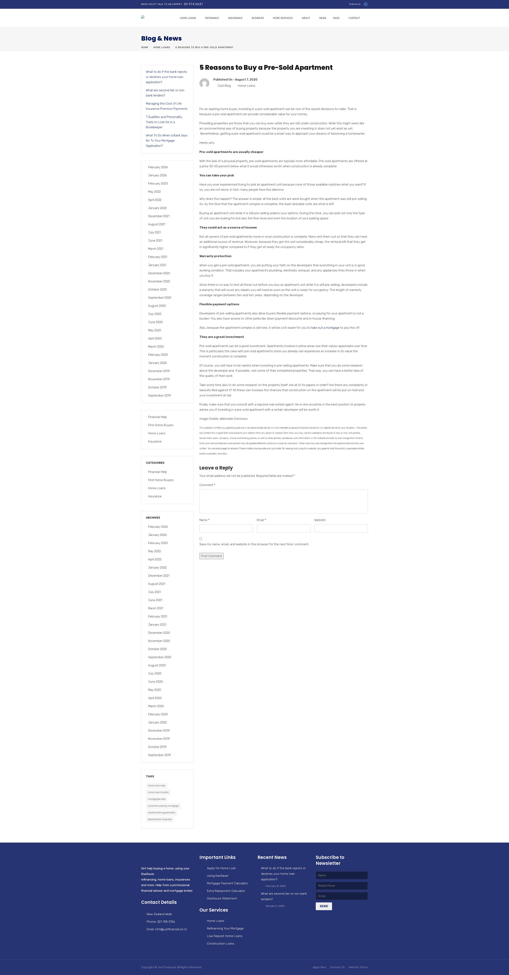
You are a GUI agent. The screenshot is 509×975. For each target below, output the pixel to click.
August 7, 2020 (246, 79)
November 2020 (159, 281)
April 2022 (154, 200)
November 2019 (159, 379)
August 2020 (157, 306)
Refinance (212, 18)
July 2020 (154, 314)
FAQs (336, 18)
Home (144, 47)
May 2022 (154, 191)
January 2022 (157, 208)
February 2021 (157, 257)
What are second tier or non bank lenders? (165, 92)
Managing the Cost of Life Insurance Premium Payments (166, 106)
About (306, 18)
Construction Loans (220, 943)
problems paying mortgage (163, 805)
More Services (283, 18)
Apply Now (319, 967)
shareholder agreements (161, 812)
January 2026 (157, 175)
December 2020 (159, 273)
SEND (324, 906)
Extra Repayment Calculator (226, 891)
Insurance (235, 18)
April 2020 (155, 338)
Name (204, 520)
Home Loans (188, 18)
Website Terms (358, 967)
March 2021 (155, 249)
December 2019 (159, 371)
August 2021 (156, 224)
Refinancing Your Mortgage (225, 928)
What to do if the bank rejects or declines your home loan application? (166, 77)
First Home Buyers (161, 425)
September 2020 (159, 297)
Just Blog (224, 85)
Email (261, 520)
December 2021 (158, 216)
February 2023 (158, 183)
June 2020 (155, 322)
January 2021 (157, 265)
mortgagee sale (156, 799)
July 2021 (154, 232)
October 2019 (157, 387)
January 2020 (157, 363)
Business (258, 18)
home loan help (156, 785)
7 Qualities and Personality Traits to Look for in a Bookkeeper (164, 122)
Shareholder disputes (160, 819)
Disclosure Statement (222, 898)
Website (319, 520)
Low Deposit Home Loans (224, 936)
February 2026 (158, 167)
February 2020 (158, 355)
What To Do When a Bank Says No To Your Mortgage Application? (166, 141)
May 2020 (154, 330)
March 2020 (156, 346)
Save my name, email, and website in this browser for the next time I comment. (254, 544)
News (322, 18)
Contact (354, 18)
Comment (207, 485)
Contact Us (337, 967)
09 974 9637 (193, 4)
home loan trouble (158, 792)
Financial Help (157, 417)
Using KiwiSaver (217, 876)
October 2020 (157, 289)
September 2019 (159, 395)
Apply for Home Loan (221, 868)
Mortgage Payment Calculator (227, 883)
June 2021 (155, 240)
